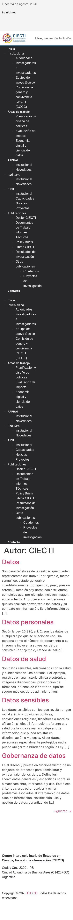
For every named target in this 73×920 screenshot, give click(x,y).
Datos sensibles (25, 700)
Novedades (24, 169)
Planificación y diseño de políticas (26, 121)
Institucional (16, 53)
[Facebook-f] (20, 23)
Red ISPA (13, 174)
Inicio (11, 300)
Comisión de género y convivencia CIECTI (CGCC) (24, 97)
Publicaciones (17, 213)
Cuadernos (31, 271)
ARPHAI (13, 160)
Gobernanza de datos (34, 755)
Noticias (21, 203)
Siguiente (62, 811)
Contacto (14, 291)
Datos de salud (24, 659)
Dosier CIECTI (26, 217)
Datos (10, 562)
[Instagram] (42, 23)
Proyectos (22, 459)
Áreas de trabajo (19, 111)
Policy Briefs (24, 242)
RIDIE (11, 189)
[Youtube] (52, 23)
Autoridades (24, 58)
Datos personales (28, 622)
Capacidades (25, 198)
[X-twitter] (31, 23)
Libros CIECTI (25, 247)
